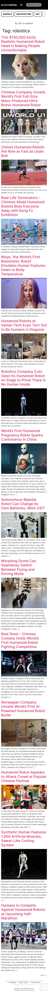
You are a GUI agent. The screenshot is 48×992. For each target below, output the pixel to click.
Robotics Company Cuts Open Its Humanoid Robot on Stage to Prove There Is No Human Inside (23, 377)
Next (44, 975)
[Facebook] (29, 5)
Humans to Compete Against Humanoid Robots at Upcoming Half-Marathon (23, 911)
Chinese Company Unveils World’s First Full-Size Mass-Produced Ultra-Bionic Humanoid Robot (23, 98)
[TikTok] (39, 5)
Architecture (23, 14)
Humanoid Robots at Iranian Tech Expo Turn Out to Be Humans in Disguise (24, 325)
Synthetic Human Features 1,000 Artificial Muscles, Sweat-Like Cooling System (23, 838)
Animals (7, 14)
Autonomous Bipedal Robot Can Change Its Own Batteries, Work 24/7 (23, 503)
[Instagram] (32, 5)
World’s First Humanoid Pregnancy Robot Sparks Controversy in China (22, 435)
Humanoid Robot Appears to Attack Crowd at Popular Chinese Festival (23, 776)
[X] (35, 5)
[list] (24, 14)
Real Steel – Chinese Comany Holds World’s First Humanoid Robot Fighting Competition (20, 640)
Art (38, 14)
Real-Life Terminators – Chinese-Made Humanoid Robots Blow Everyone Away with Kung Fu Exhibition (23, 206)
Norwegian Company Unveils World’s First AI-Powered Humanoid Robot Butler (23, 708)
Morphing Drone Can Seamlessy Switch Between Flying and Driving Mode (18, 567)
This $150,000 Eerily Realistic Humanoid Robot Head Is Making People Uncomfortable (23, 43)
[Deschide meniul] (21, 4)
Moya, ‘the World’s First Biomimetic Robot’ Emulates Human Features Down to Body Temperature (23, 265)
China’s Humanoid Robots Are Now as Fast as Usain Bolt (22, 151)
